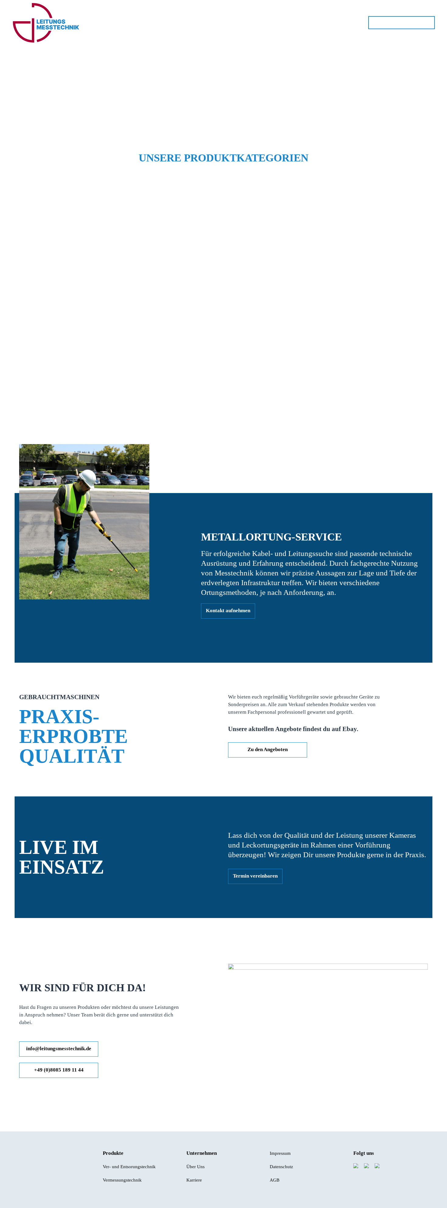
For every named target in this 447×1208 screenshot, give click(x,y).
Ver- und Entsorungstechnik (129, 1166)
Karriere (194, 1180)
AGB (274, 1180)
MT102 (185, 197)
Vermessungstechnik (122, 1180)
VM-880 (44, 197)
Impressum (280, 1153)
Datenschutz (281, 1166)
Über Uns (195, 1166)
